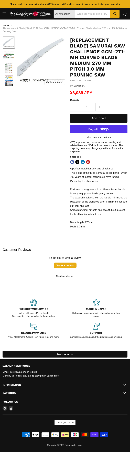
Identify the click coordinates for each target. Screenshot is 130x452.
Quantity (74, 100)
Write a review (65, 265)
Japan (63, 422)
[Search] (115, 14)
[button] (9, 42)
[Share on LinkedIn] (83, 162)
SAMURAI (79, 85)
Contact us (75, 337)
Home (6, 25)
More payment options (99, 137)
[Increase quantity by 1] (100, 107)
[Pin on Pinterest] (88, 162)
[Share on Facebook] (72, 162)
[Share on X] (77, 162)
